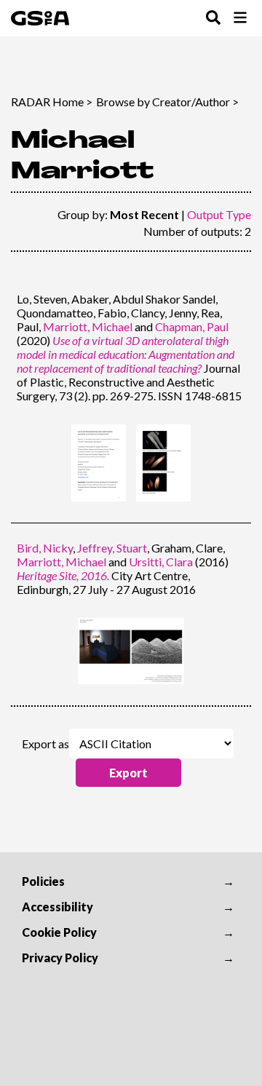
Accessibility (57, 906)
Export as (45, 743)
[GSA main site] (40, 18)
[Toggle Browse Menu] (240, 19)
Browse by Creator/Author (163, 101)
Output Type (219, 214)
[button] (128, 772)
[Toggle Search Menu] (213, 19)
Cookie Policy (59, 932)
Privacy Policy (60, 957)
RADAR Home (47, 101)
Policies (43, 881)
